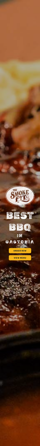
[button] (20, 250)
